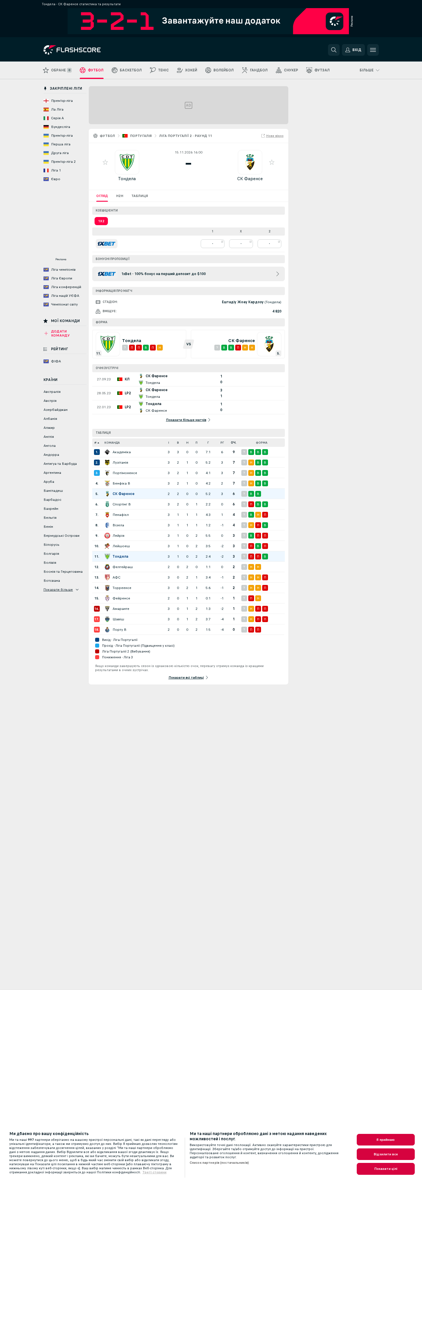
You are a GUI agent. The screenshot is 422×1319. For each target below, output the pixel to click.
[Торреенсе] (107, 588)
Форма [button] (261, 443)
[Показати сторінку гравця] (127, 162)
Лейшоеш (121, 546)
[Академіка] (107, 452)
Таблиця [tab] (139, 196)
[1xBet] (106, 243)
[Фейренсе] (107, 598)
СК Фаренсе (250, 178)
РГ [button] (222, 443)
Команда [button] (112, 443)
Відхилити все (386, 1154)
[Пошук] (334, 50)
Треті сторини (154, 1172)
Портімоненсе (125, 473)
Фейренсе (121, 598)
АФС (116, 577)
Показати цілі (386, 1169)
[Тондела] (107, 556)
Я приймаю (385, 1140)
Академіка (122, 452)
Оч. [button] (233, 443)
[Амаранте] (107, 609)
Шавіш (118, 619)
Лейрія (118, 535)
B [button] (178, 443)
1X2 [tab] (101, 221)
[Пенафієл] (107, 515)
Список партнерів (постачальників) (219, 1163)
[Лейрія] (107, 536)
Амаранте (121, 608)
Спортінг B (122, 504)
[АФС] (107, 577)
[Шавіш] (107, 619)
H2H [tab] (119, 196)
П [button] (196, 443)
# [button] (95, 443)
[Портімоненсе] (107, 473)
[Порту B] (107, 630)
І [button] (168, 443)
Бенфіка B (121, 483)
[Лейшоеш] (107, 546)
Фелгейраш (123, 567)
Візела (118, 525)
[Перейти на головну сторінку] (83, 50)
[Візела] (107, 525)
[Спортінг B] (107, 504)
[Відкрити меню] (373, 50)
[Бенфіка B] (107, 483)
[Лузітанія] (107, 462)
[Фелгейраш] (107, 567)
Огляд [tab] (102, 196)
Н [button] (187, 443)
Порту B (119, 629)
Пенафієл (121, 514)
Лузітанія (120, 462)
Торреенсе (122, 588)
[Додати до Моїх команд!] (105, 162)
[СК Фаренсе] (107, 494)
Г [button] (208, 443)
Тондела (127, 178)
